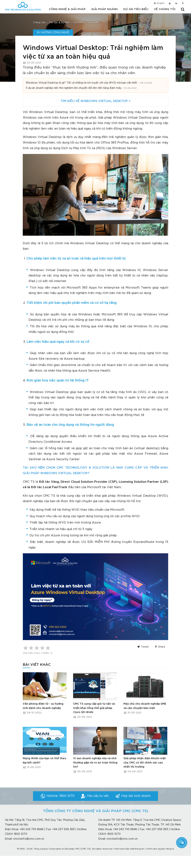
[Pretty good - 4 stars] (42, 648)
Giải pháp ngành (104, 9)
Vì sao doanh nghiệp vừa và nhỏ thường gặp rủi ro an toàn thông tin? (95, 762)
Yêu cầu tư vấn (98, 796)
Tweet (144, 647)
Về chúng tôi (164, 9)
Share (161, 647)
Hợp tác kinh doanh (136, 796)
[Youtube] (169, 3)
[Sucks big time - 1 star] (25, 648)
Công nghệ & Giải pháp (67, 9)
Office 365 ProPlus (115, 142)
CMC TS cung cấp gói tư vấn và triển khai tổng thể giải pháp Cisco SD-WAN (94, 708)
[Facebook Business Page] (183, 3)
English (160, 3)
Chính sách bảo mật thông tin (128, 849)
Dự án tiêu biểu (135, 9)
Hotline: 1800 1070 (60, 796)
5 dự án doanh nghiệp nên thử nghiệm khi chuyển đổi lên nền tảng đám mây (73, 88)
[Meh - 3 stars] (37, 648)
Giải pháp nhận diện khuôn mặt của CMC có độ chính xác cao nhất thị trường (144, 762)
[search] (182, 9)
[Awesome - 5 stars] (48, 648)
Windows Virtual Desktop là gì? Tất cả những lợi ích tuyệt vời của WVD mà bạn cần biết (81, 83)
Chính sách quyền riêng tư (160, 849)
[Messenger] (181, 842)
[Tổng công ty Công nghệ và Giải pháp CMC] (23, 6)
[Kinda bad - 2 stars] (31, 648)
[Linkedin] (176, 3)
